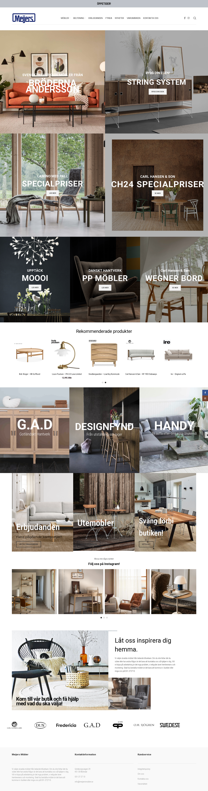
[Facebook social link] (185, 6)
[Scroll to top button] (201, 784)
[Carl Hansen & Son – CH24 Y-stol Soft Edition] (66, 278)
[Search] (195, 6)
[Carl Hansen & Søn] (14, 649)
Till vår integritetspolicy (105, 779)
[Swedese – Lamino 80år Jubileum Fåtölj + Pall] (141, 278)
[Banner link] (52, 108)
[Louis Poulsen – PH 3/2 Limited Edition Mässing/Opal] (178, 278)
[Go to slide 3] (107, 541)
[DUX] (40, 649)
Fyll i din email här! (90, 764)
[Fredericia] (66, 649)
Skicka (89, 785)
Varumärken (142, 707)
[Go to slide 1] (102, 306)
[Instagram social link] (188, 6)
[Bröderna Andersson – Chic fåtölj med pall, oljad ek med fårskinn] (104, 278)
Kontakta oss (143, 702)
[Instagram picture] (34, 515)
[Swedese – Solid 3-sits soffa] (29, 278)
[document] (104, 752)
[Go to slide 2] (105, 306)
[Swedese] (170, 649)
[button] (104, 717)
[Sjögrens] (144, 649)
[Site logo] (24, 6)
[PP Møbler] (118, 649)
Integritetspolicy (144, 692)
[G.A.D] (92, 649)
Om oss (141, 697)
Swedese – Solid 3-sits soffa (30, 297)
